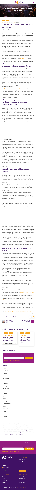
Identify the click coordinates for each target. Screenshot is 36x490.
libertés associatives (8, 316)
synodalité (9, 432)
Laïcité (15, 428)
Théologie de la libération (30, 432)
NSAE (5, 22)
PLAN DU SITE (11, 485)
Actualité (4, 20)
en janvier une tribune (24, 58)
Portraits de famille (6, 419)
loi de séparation (14, 316)
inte (20, 487)
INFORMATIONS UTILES (23, 474)
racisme (23, 430)
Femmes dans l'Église (23, 426)
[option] (9, 339)
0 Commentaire (17, 22)
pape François (15, 430)
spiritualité (5, 432)
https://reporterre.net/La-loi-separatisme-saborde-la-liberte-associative (18, 311)
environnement (10, 426)
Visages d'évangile (6, 386)
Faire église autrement (6, 378)
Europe (18, 426)
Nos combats (5, 393)
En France (7, 20)
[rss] (5, 470)
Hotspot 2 (4, 398)
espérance (15, 426)
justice (8, 428)
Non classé (4, 406)
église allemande (21, 434)
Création (18, 487)
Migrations (26, 428)
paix (7, 430)
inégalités (5, 428)
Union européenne (6, 434)
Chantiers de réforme (6, 380)
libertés (3, 316)
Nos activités (5, 416)
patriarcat (19, 430)
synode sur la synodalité (18, 432)
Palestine (11, 430)
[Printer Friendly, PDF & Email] (31, 313)
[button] (33, 2)
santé (30, 430)
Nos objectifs (5, 418)
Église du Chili (11, 434)
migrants (22, 428)
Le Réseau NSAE (5, 401)
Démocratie (5, 426)
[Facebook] (3, 470)
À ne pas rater (6, 370)
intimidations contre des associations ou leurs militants (19, 296)
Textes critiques (6, 383)
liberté (18, 428)
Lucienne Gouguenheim (9, 343)
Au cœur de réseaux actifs (7, 403)
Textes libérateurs (6, 385)
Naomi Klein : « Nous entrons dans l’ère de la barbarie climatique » (8, 339)
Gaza (30, 426)
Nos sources (5, 375)
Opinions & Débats (5, 408)
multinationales (31, 428)
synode (13, 432)
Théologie (24, 432)
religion (27, 430)
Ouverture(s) (5, 381)
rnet (21, 487)
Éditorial (5, 411)
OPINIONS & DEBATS (5, 474)
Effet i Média (24, 487)
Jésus (11, 428)
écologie (16, 434)
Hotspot (4, 396)
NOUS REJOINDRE (5, 485)
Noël (4, 430)
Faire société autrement (6, 388)
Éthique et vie (6, 391)
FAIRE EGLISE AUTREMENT (23, 457)
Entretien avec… (6, 413)
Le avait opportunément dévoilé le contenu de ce (13, 88)
